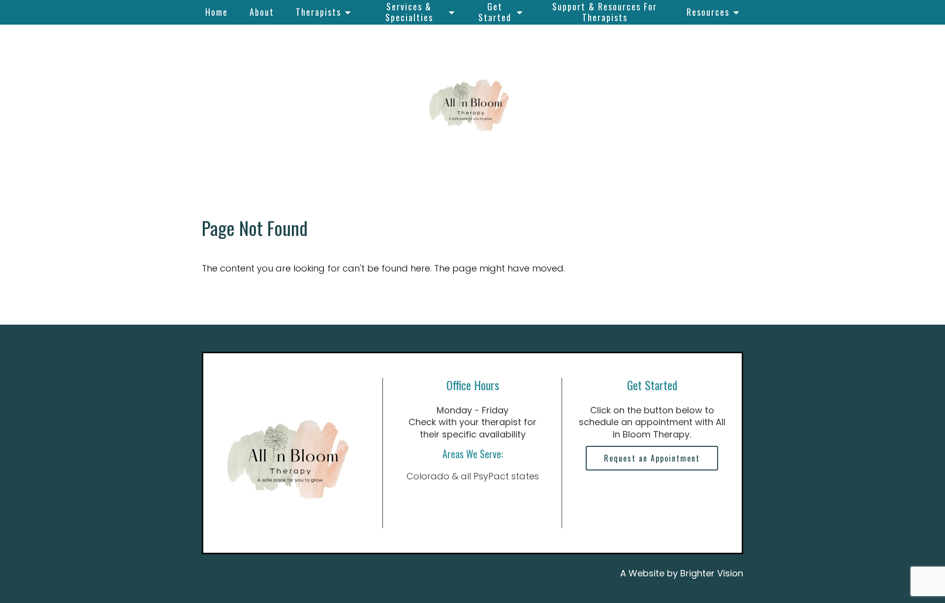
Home (216, 11)
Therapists (318, 11)
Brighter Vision (711, 573)
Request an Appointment (652, 458)
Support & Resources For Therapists (604, 12)
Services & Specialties (409, 12)
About (262, 11)
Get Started (494, 12)
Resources (708, 11)
